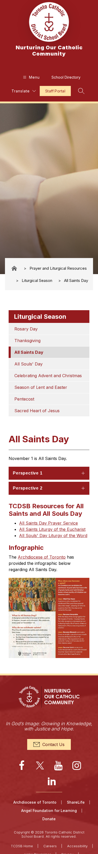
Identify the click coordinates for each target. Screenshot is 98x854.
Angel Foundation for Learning (49, 810)
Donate (49, 819)
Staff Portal (55, 91)
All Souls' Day (28, 364)
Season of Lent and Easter (40, 387)
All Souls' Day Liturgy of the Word (53, 535)
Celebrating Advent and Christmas (48, 375)
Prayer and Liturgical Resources (58, 268)
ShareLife (76, 802)
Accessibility (77, 846)
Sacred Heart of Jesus (37, 410)
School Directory (65, 77)
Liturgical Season (37, 280)
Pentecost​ (24, 399)
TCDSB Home (22, 846)
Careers (50, 846)
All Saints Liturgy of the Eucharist (52, 529)
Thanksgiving (27, 340)
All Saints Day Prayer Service (48, 523)
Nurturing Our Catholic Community (14, 268)
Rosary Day (26, 328)
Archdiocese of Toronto (42, 557)
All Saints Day (76, 280)
